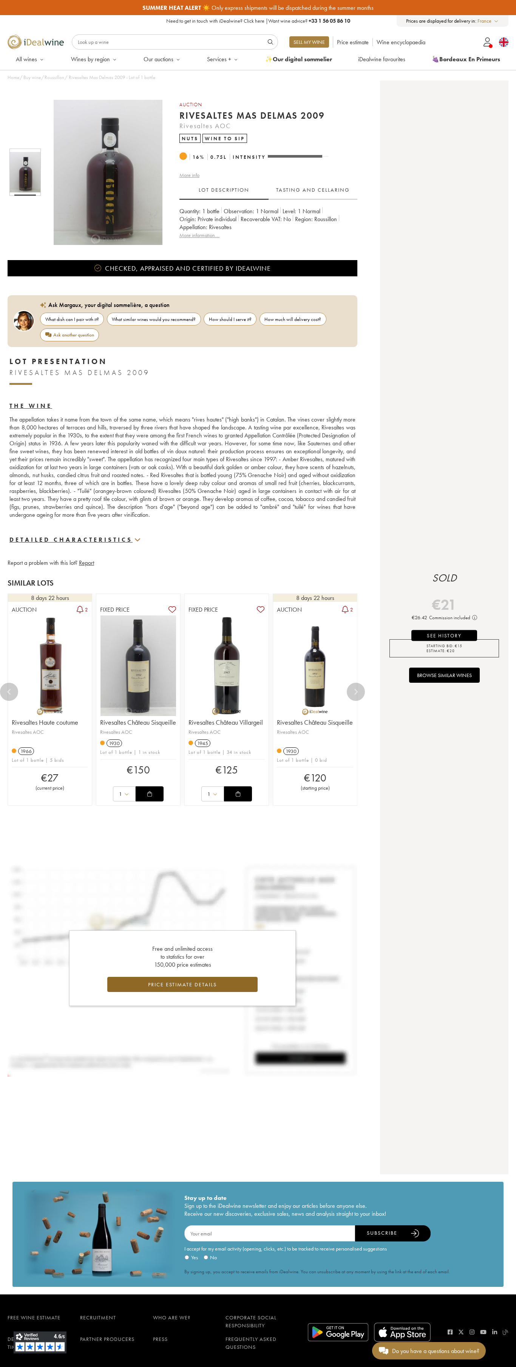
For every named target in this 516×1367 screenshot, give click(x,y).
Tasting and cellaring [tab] (313, 189)
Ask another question (73, 335)
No (213, 1257)
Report (86, 563)
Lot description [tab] (224, 189)
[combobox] (488, 21)
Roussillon (54, 77)
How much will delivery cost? (292, 319)
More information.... (199, 235)
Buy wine (32, 77)
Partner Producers (107, 1339)
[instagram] (472, 1332)
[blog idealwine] (505, 1332)
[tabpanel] (268, 223)
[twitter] (461, 1332)
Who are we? (171, 1317)
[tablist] (268, 190)
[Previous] (9, 692)
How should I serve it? (230, 319)
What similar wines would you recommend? (154, 319)
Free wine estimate (34, 1317)
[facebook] (450, 1332)
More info (189, 175)
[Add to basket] (150, 793)
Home (13, 77)
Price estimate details (182, 984)
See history (444, 635)
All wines (26, 59)
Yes (194, 1257)
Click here (254, 20)
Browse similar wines (444, 675)
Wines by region (90, 59)
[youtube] (483, 1332)
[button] (103, 172)
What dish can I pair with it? (72, 319)
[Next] (356, 692)
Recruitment (98, 1317)
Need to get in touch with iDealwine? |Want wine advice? (258, 20)
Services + (219, 59)
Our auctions (158, 59)
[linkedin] (494, 1332)
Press (160, 1339)
